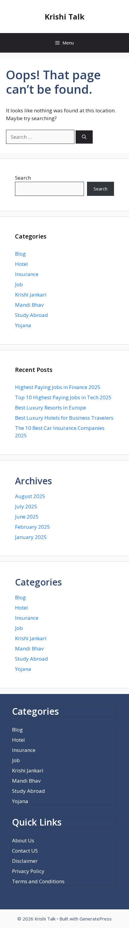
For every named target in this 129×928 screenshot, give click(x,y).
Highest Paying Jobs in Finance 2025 (57, 387)
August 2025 (30, 496)
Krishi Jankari (30, 294)
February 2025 (32, 526)
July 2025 (26, 506)
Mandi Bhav (29, 304)
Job (19, 284)
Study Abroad (31, 315)
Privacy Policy (28, 871)
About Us (23, 840)
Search (23, 177)
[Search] (84, 137)
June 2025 (27, 516)
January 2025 (31, 537)
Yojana (23, 325)
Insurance (26, 274)
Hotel (21, 263)
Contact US (25, 850)
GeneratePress (96, 919)
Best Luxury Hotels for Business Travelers (64, 417)
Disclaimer (25, 860)
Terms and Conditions (38, 881)
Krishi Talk (65, 16)
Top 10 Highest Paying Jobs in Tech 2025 (63, 397)
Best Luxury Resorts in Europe (50, 407)
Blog (20, 253)
